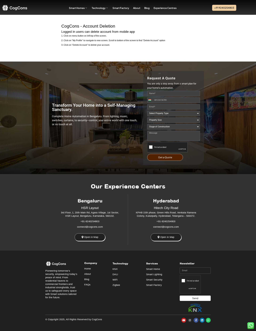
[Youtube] (183, 320)
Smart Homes (77, 7)
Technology (98, 7)
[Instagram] (189, 320)
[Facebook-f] (196, 320)
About (136, 7)
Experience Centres (165, 7)
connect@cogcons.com (90, 227)
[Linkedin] (202, 320)
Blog (147, 7)
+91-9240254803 (90, 221)
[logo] (14, 7)
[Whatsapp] (208, 320)
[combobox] (150, 100)
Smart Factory (121, 7)
